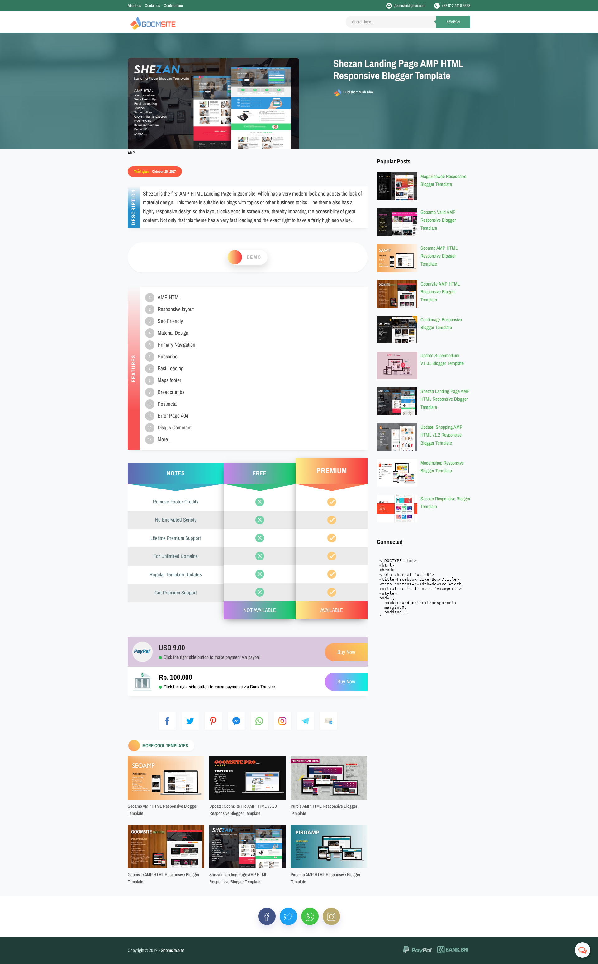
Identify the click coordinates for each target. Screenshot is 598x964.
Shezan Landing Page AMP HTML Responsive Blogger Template (238, 878)
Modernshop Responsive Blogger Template (442, 466)
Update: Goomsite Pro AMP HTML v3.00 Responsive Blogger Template (243, 810)
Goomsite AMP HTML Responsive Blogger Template (163, 878)
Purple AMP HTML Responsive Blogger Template (324, 810)
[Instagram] (331, 916)
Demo (254, 257)
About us (134, 5)
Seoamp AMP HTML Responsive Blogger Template (162, 810)
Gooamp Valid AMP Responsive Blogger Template (438, 219)
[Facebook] (267, 916)
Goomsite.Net (172, 950)
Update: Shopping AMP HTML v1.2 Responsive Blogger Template (441, 434)
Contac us (152, 5)
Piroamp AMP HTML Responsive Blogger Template (325, 878)
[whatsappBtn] (310, 916)
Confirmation (173, 5)
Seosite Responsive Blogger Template (445, 502)
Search (453, 21)
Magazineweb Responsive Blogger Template (443, 180)
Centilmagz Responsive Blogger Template (441, 323)
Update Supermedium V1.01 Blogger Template (442, 359)
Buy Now (346, 681)
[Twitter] (288, 916)
